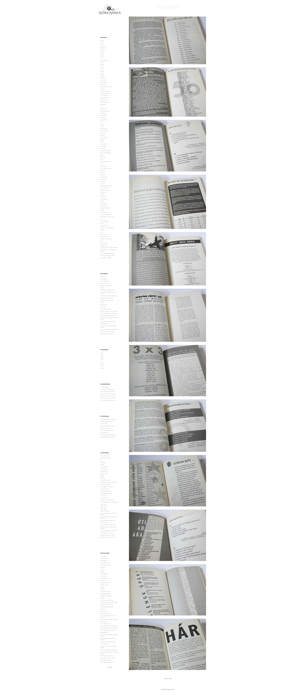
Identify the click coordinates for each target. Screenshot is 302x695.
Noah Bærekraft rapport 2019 (106, 185)
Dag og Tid (102, 174)
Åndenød (102, 139)
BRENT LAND (103, 234)
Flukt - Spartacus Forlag (105, 309)
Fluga (101, 241)
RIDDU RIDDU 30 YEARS (105, 161)
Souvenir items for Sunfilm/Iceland (107, 389)
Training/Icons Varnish (105, 456)
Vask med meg (103, 166)
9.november (102, 117)
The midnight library (104, 130)
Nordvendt (102, 49)
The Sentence (103, 113)
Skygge (101, 53)
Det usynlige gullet (104, 97)
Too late (102, 62)
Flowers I (102, 363)
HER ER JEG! (103, 157)
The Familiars (103, 144)
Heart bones (103, 104)
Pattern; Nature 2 (103, 506)
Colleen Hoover (103, 137)
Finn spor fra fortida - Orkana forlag (107, 321)
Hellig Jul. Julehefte (104, 511)
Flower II (102, 359)
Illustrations (104, 453)
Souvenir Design (105, 384)
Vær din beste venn (104, 283)
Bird (101, 219)
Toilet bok (102, 302)
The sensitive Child (104, 236)
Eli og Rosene (103, 179)
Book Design (104, 273)
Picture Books (104, 416)
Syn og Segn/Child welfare (106, 493)
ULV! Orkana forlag (104, 323)
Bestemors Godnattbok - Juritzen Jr (107, 535)
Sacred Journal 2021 (104, 188)
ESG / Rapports (103, 199)
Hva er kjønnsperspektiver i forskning (108, 482)
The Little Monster (104, 423)
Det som (102, 45)
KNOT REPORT (103, 84)
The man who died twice (105, 150)
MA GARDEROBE (104, 522)
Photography (104, 349)
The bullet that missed (105, 111)
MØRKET (102, 172)
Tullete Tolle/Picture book (105, 428)
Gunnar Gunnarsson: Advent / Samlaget (108, 247)
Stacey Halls (103, 133)
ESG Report (102, 170)
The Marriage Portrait (104, 102)
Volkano (102, 357)
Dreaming (102, 368)
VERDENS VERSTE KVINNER (106, 86)
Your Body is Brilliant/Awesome (107, 421)
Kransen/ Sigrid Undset (105, 190)
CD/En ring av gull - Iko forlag (106, 532)
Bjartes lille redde (104, 119)
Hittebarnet (102, 181)
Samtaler (102, 56)
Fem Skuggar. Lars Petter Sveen (107, 216)
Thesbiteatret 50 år (104, 93)
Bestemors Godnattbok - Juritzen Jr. (108, 255)
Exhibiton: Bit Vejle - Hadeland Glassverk (109, 619)
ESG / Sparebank (103, 203)
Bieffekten (102, 210)
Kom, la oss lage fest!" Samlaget (107, 253)
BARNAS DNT (103, 47)
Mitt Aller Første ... (104, 432)
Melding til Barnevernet (105, 480)
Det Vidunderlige (104, 469)
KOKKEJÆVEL (103, 148)
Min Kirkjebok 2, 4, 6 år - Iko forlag (107, 331)
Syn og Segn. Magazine (105, 214)
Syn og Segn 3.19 (104, 205)
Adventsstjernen (103, 177)
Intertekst (102, 124)
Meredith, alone (103, 108)
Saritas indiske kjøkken (105, 91)
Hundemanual (103, 115)
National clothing (104, 225)
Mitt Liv (102, 69)
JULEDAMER (103, 146)
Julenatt (102, 75)
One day (102, 64)
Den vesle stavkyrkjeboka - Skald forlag (108, 329)
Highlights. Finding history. (106, 238)
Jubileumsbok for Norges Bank (106, 333)
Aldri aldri (102, 89)
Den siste (102, 51)
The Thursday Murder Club (106, 168)
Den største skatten (104, 60)
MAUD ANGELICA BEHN (105, 152)
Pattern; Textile (103, 504)
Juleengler (102, 183)
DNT (101, 122)
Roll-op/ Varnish (103, 560)
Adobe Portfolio (170, 689)
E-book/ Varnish (103, 556)
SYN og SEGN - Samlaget (105, 257)
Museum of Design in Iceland (106, 298)
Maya (101, 155)
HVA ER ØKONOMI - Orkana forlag (107, 315)
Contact (109, 667)
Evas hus (102, 67)
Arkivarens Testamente (105, 208)
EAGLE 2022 (103, 80)
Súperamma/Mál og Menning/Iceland (108, 434)
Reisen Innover (103, 197)
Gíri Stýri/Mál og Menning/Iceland (107, 437)
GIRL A (101, 159)
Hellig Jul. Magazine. (104, 221)
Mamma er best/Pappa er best (106, 430)
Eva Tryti (102, 126)
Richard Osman (103, 82)
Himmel (102, 40)
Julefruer (102, 73)
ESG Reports (103, 78)
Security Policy (103, 245)
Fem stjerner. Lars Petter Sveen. (107, 227)
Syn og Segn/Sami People (105, 491)
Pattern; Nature (103, 508)
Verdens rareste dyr (104, 95)
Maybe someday (103, 100)
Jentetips (102, 194)
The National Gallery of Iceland (106, 300)
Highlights (103, 37)
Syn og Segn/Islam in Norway (106, 486)
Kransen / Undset (104, 473)
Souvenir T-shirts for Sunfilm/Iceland (108, 393)
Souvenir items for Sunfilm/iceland (107, 391)
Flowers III (102, 355)
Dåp (101, 58)
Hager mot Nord (103, 304)
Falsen (101, 141)
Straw (101, 232)
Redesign (102, 230)
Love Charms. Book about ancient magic (108, 295)
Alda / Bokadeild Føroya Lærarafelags (108, 419)
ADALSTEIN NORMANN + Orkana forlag (108, 313)
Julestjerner (102, 192)
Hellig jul (102, 201)
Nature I (102, 223)
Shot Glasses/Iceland (104, 387)
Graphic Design (104, 553)
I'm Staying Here (103, 128)
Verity (101, 106)
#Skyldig (102, 71)
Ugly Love (102, 135)
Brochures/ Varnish (104, 558)
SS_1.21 (101, 163)
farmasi (101, 42)
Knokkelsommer (103, 471)
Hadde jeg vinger (104, 212)
